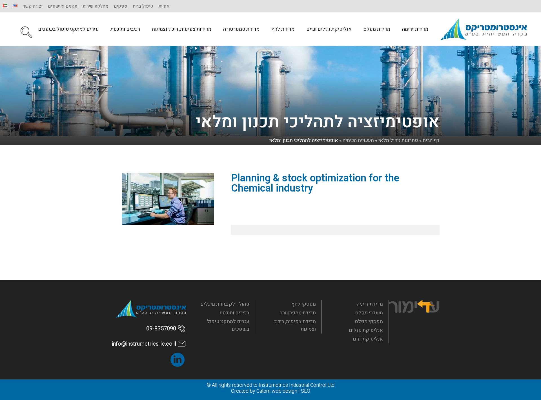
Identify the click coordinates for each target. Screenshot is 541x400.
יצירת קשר (32, 6)
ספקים (120, 6)
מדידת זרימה (415, 29)
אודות (164, 6)
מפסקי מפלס (369, 321)
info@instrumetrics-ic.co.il (144, 344)
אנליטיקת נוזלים (366, 330)
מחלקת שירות (95, 6)
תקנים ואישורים (62, 6)
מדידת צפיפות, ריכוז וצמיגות (295, 325)
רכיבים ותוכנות (125, 29)
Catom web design (276, 391)
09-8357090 (161, 329)
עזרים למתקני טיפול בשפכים (68, 29)
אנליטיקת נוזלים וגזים (329, 29)
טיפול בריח (143, 6)
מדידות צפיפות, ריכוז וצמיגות (181, 29)
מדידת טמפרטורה (241, 29)
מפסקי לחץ (304, 304)
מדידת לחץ (282, 29)
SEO (305, 391)
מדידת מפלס (376, 29)
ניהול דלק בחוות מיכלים (224, 304)
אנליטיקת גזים (368, 339)
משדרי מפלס (369, 313)
